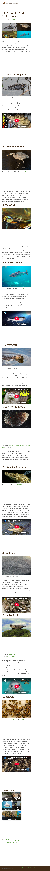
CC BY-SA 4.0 (26, 172)
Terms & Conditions (29, 867)
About (35, 867)
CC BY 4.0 (20, 368)
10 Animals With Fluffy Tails (11, 842)
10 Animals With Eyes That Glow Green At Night (16, 841)
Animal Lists (7, 839)
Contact (39, 867)
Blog (42, 867)
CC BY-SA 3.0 (21, 485)
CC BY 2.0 (14, 447)
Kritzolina (14, 719)
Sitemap (46, 867)
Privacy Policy (21, 867)
